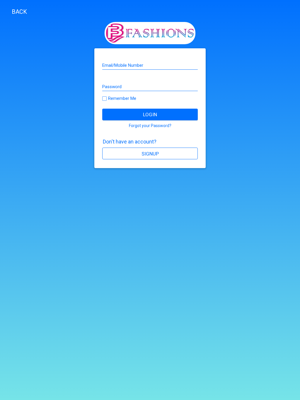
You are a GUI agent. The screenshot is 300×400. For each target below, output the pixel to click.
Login (150, 114)
